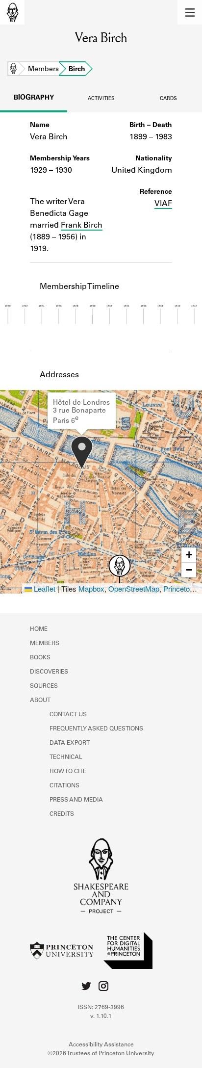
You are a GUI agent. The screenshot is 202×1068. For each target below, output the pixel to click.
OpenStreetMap (133, 588)
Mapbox (91, 588)
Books (40, 658)
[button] (189, 12)
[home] (12, 12)
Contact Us (68, 715)
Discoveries (49, 672)
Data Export (70, 743)
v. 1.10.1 (101, 1016)
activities (101, 99)
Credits (62, 814)
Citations (64, 786)
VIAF (163, 204)
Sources (44, 686)
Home (13, 69)
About (40, 700)
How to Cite (68, 772)
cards (168, 99)
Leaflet (43, 588)
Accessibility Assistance (101, 1045)
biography (34, 98)
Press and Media (76, 800)
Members (43, 69)
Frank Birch (81, 226)
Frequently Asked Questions (96, 729)
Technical (66, 757)
